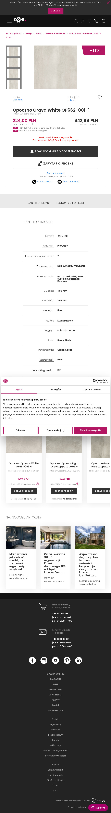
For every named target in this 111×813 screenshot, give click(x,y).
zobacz (71, 100)
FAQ (55, 790)
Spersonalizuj (54, 430)
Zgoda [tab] (19, 389)
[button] (13, 51)
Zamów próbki (55, 775)
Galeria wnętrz (55, 673)
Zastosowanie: (44, 266)
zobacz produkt (23, 491)
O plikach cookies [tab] (92, 389)
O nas (56, 785)
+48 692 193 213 (44, 181)
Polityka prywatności (55, 755)
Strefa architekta (55, 780)
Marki (55, 705)
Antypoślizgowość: (42, 370)
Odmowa (20, 430)
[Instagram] (43, 663)
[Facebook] (32, 663)
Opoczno (18, 99)
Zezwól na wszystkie (90, 430)
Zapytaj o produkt (55, 173)
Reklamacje (55, 745)
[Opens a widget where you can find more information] (98, 808)
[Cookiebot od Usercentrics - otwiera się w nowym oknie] (95, 381)
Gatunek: (48, 246)
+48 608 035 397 (61, 639)
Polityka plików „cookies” (55, 750)
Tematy (55, 699)
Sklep (56, 684)
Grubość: (48, 310)
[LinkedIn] (78, 663)
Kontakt (55, 719)
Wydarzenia (55, 689)
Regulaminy (55, 724)
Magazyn (55, 679)
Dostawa (55, 729)
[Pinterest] (67, 663)
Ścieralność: (46, 359)
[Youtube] (55, 663)
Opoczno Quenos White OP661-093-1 (24, 465)
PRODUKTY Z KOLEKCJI (70, 203)
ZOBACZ (55, 11)
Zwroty (55, 740)
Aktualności (55, 710)
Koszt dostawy (55, 734)
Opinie (55, 764)
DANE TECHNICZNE (38, 203)
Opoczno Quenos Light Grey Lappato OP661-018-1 (64, 467)
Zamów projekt (55, 769)
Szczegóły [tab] (55, 389)
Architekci (55, 694)
